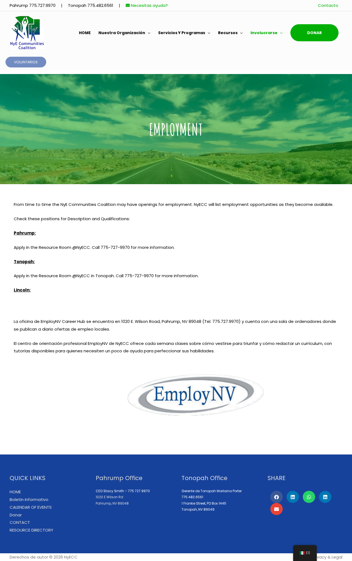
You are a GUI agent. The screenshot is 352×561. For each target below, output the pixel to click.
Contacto (328, 5)
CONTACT (20, 522)
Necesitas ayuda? (149, 5)
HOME (85, 33)
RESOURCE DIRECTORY (31, 530)
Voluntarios (26, 62)
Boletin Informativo (29, 499)
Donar (314, 33)
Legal (337, 557)
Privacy (319, 557)
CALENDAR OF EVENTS (31, 507)
